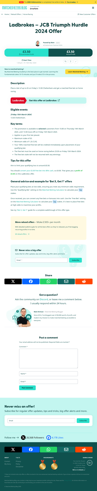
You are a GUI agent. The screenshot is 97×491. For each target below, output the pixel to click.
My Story (7, 464)
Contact (7, 461)
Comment (23, 347)
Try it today (71, 2)
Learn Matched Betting (76, 72)
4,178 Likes (57, 437)
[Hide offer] (65, 61)
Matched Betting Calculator (53, 190)
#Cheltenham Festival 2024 (52, 45)
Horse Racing (28, 14)
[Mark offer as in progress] (70, 61)
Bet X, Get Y (22, 210)
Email (23, 382)
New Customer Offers (87, 14)
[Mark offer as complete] (75, 61)
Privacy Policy (68, 480)
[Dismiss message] (95, 2)
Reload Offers (16, 14)
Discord (44, 299)
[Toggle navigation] (93, 7)
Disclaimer (19, 467)
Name (23, 374)
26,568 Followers (35, 437)
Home (7, 14)
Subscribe (75, 260)
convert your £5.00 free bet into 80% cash (36, 170)
